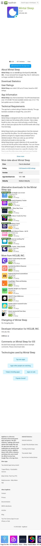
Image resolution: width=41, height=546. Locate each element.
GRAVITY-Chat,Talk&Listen (16, 296)
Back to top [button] (36, 529)
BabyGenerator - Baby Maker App (9, 481)
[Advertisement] (20, 39)
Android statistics (27, 440)
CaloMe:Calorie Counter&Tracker (17, 303)
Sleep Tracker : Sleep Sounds (16, 246)
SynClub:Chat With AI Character (17, 266)
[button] (20, 336)
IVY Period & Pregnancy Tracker (17, 200)
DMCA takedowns (6, 506)
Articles (3, 510)
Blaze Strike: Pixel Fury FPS (9, 476)
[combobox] (28, 2)
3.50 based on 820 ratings (27, 168)
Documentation (5, 502)
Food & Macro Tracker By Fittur (17, 216)
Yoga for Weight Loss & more (16, 193)
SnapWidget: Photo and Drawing (17, 281)
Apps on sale (31, 372)
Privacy (3, 497)
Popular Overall (20, 378)
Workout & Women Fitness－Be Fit (18, 231)
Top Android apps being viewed (10, 465)
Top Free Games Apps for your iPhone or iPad (10, 520)
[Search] (37, 2)
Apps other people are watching (20, 366)
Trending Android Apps (28, 449)
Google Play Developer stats (30, 444)
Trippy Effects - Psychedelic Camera (9, 471)
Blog (2, 514)
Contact (3, 493)
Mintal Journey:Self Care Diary (17, 311)
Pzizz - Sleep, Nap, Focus (15, 208)
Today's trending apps (13, 372)
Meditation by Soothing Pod (16, 239)
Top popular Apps (27, 453)
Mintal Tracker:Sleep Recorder (17, 258)
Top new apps (20, 359)
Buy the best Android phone (29, 457)
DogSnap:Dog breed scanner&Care (18, 273)
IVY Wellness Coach (14, 223)
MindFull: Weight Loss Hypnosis (17, 288)
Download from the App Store (21, 66)
